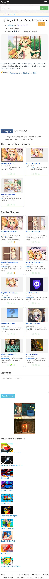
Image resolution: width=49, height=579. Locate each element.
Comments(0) (21, 131)
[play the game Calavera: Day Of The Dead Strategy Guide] (12, 345)
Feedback (36, 574)
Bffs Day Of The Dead (33, 323)
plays (17, 28)
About (3, 574)
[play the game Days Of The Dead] (37, 345)
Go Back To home (11, 15)
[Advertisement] (24, 101)
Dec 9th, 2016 (22, 25)
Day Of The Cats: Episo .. (9, 231)
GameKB (5, 2)
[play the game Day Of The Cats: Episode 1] (12, 222)
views (11, 28)
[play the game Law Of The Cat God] (36, 284)
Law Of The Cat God (32, 293)
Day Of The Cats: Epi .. (8, 163)
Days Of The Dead (32, 354)
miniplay (11, 25)
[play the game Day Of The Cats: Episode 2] (12, 154)
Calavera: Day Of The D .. (9, 354)
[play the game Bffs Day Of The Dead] (36, 315)
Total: (34, 31)
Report (41, 24)
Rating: (8, 31)
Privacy (11, 574)
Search (44, 8)
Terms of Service (23, 574)
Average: (27, 31)
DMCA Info (20, 577)
